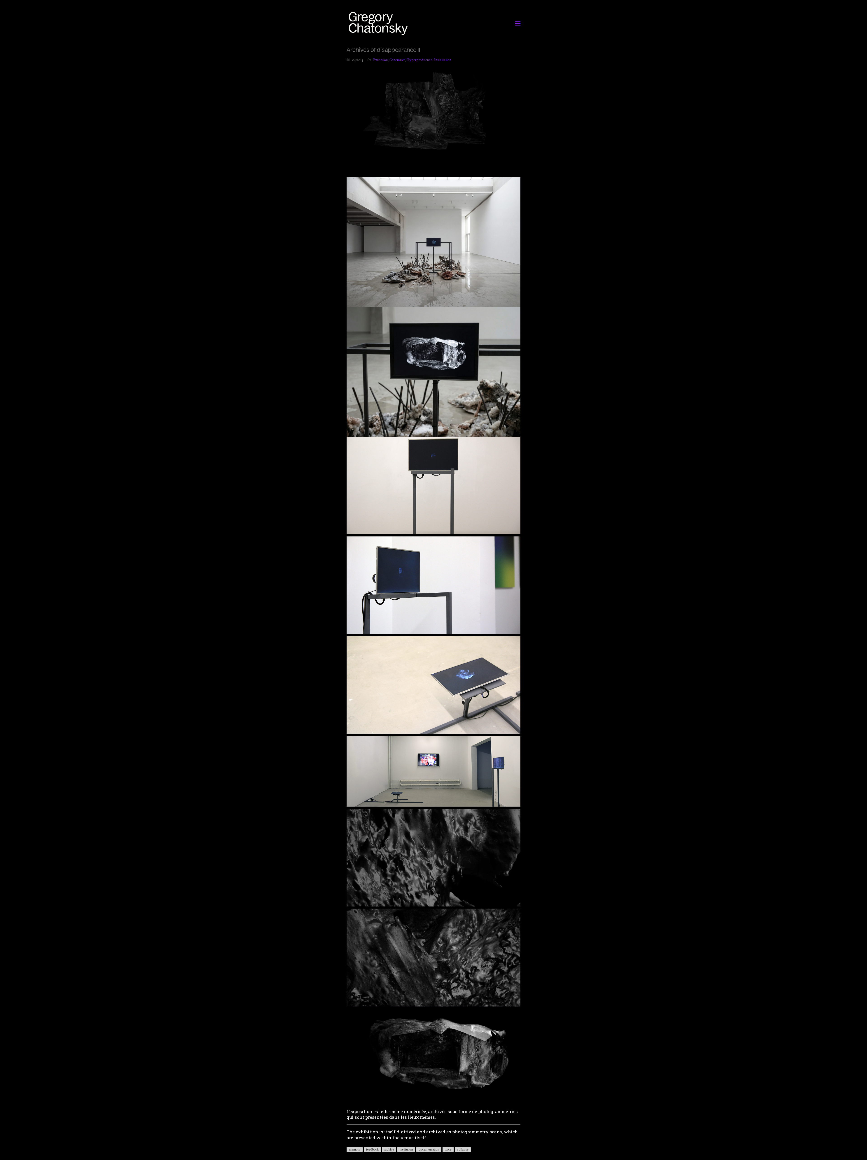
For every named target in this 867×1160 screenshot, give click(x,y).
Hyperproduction (420, 60)
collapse (462, 1149)
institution (406, 1149)
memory (354, 1149)
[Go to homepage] (379, 23)
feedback (372, 1149)
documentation (429, 1149)
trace (448, 1149)
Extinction (380, 60)
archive (389, 1149)
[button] (517, 23)
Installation (442, 60)
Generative (397, 60)
